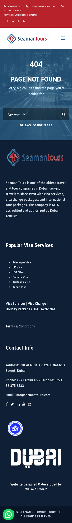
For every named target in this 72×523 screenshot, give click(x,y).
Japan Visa (19, 287)
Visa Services (16, 303)
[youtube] (18, 21)
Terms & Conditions (20, 326)
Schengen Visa (21, 262)
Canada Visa (20, 277)
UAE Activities (44, 309)
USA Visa (18, 272)
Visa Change (37, 303)
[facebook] (7, 21)
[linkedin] (13, 21)
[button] (8, 514)
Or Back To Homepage (36, 125)
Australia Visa (21, 282)
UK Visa (17, 267)
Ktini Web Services (36, 489)
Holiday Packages (19, 309)
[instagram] (24, 21)
